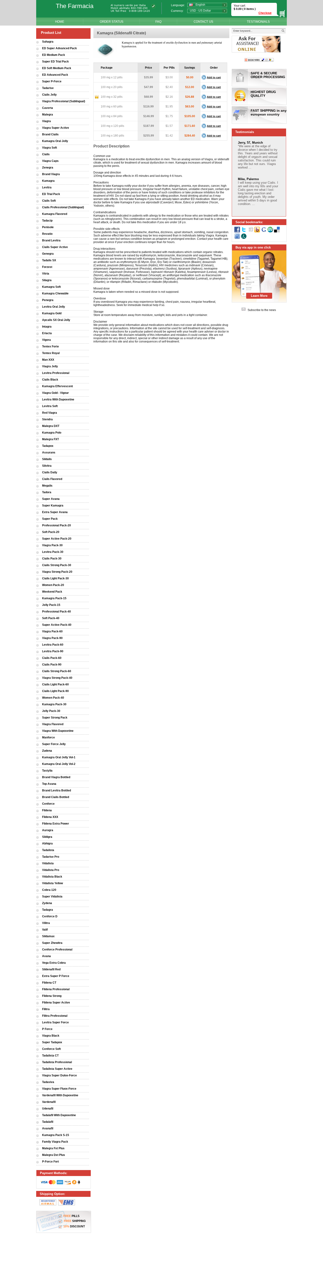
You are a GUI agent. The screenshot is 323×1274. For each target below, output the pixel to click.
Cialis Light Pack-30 (55, 578)
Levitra (47, 187)
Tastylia (47, 770)
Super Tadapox (52, 1042)
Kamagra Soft (51, 287)
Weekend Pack (52, 591)
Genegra (48, 253)
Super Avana (51, 499)
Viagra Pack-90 (52, 638)
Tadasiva (48, 1082)
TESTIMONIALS (258, 21)
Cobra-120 (49, 890)
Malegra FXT (50, 439)
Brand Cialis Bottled (55, 797)
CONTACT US (203, 21)
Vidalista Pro (50, 870)
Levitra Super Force (55, 1022)
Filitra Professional (54, 1015)
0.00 (238, 9)
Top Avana (49, 784)
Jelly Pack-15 (51, 605)
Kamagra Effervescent (57, 386)
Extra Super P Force (55, 976)
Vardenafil (49, 1102)
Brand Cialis (50, 134)
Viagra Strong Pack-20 (57, 571)
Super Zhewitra (52, 943)
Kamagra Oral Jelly (55, 141)
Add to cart (214, 77)
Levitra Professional (55, 373)
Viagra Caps (50, 161)
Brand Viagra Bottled (56, 777)
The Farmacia (74, 5)
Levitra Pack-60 (52, 644)
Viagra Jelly (50, 366)
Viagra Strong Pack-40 (57, 677)
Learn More (259, 295)
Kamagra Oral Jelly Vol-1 (58, 757)
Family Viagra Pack (55, 1141)
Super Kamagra (52, 505)
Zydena (47, 903)
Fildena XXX (50, 817)
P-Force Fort (50, 1161)
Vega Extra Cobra (54, 962)
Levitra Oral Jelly (53, 306)
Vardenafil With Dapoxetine (60, 1095)
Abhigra (47, 843)
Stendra (47, 419)
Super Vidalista (52, 896)
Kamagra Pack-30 (54, 704)
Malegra (47, 114)
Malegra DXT (50, 426)
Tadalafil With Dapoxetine (59, 1115)
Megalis (47, 485)
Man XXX (48, 359)
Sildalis (47, 459)
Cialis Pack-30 (51, 558)
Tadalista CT (50, 1055)
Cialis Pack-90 (51, 664)
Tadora (46, 492)
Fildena (47, 810)
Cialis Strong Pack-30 (56, 565)
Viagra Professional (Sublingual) (63, 101)
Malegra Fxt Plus (53, 1148)
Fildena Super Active (56, 1002)
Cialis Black (50, 379)
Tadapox (47, 446)
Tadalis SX (49, 260)
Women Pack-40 (53, 697)
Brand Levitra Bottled (56, 790)
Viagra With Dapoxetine (58, 730)
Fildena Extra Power (55, 823)
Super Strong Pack (54, 717)
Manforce (48, 737)
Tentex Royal (51, 353)
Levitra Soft (50, 406)
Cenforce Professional (57, 949)
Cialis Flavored (52, 479)
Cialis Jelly (49, 94)
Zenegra (47, 167)
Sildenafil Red (51, 969)
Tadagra (47, 909)
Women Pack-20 (53, 585)
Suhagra (47, 41)
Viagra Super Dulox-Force (59, 1075)
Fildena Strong (51, 996)
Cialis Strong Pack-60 (56, 671)
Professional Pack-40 (56, 611)
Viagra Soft (49, 147)
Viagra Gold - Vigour (55, 393)
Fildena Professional (56, 989)
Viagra (46, 121)
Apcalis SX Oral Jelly (56, 320)
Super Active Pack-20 (56, 538)
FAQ (158, 21)
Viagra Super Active (55, 127)
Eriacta (47, 333)
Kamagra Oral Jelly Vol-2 (58, 764)
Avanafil (47, 1128)
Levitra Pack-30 (52, 552)
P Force (47, 1029)
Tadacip (47, 220)
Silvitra (47, 465)
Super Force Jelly (54, 744)
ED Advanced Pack (55, 74)
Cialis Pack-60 (51, 658)
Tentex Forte (50, 346)
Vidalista (48, 863)
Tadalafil (47, 1121)
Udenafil (47, 1108)
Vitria (45, 273)
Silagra (47, 280)
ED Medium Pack (53, 55)
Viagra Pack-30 (52, 545)
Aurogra (47, 830)
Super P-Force (51, 81)
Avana (46, 956)
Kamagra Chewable (55, 293)
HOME (59, 21)
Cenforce (48, 803)
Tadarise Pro (50, 856)
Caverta (47, 108)
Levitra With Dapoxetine (58, 399)
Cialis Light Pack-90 (55, 691)
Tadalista (48, 850)
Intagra (47, 326)
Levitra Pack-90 (52, 651)
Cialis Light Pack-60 (55, 684)
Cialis (46, 154)
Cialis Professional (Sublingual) (63, 207)
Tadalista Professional (57, 1062)
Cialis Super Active (55, 247)
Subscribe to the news (262, 310)
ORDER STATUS (111, 21)
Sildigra (47, 837)
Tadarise (48, 88)
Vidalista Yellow (52, 883)
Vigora (46, 340)
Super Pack (50, 518)
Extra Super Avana (55, 512)
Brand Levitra (51, 240)
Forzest (47, 267)
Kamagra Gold (51, 313)
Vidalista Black (52, 876)
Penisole (48, 227)
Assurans (48, 452)
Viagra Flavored (52, 724)
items (250, 9)
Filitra (46, 1009)
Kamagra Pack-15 (54, 598)
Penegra (47, 300)
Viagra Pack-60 (52, 631)
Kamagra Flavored (54, 214)
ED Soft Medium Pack (56, 68)
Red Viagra (49, 412)
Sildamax (48, 936)
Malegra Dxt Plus (53, 1155)
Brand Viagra (51, 174)
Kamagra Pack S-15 (55, 1135)
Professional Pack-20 (56, 525)
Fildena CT (49, 982)
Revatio (47, 233)
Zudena (47, 750)
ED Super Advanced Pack (59, 48)
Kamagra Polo (51, 432)
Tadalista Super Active (57, 1068)
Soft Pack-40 (50, 618)
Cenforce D (49, 916)
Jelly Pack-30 (51, 711)
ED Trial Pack (51, 194)
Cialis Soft (49, 200)
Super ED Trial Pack (55, 61)
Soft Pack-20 (50, 532)
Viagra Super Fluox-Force (59, 1088)
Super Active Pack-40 (56, 624)
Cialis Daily (49, 472)
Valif (45, 929)
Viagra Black (50, 1035)
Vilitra (46, 923)
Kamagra (48, 180)
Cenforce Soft (51, 1049)
